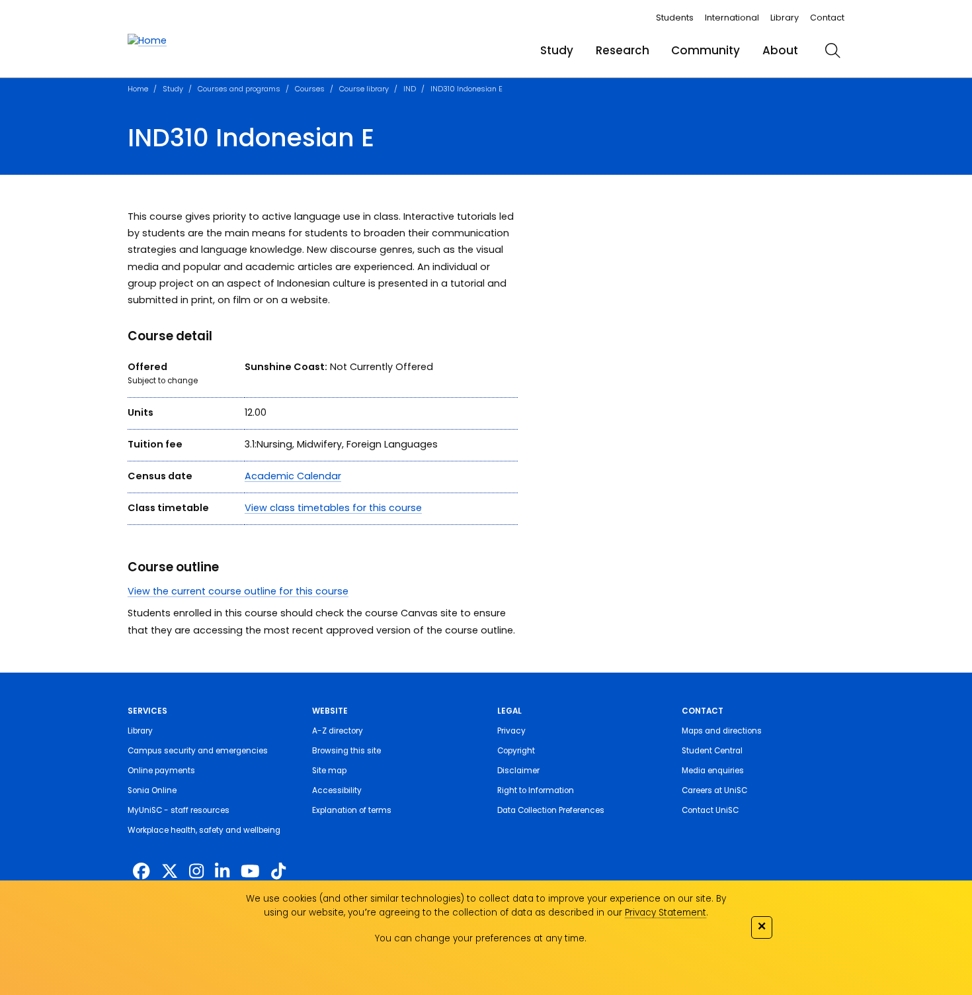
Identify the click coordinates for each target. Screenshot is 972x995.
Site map (329, 770)
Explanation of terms (351, 810)
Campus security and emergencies (198, 750)
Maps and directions (722, 731)
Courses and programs (239, 88)
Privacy (511, 731)
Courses (310, 88)
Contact (827, 17)
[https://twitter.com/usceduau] (169, 871)
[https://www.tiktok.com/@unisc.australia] (278, 871)
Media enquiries (713, 770)
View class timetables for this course (333, 507)
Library (784, 17)
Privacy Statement (665, 912)
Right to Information (535, 790)
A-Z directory (337, 731)
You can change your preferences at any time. (481, 938)
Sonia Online (152, 790)
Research (622, 50)
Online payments (161, 770)
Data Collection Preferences (550, 810)
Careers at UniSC (714, 790)
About (780, 50)
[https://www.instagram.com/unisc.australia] (196, 871)
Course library (364, 88)
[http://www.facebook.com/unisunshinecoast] (141, 871)
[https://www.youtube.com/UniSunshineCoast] (250, 871)
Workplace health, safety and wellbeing (204, 830)
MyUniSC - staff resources (178, 810)
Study (556, 50)
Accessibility (337, 790)
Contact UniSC (710, 810)
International (732, 17)
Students (675, 17)
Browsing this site (346, 750)
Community (705, 50)
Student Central (712, 750)
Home (138, 88)
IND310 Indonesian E (466, 88)
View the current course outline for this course (238, 591)
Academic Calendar (293, 476)
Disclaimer (518, 770)
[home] (147, 41)
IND (409, 88)
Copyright (516, 750)
